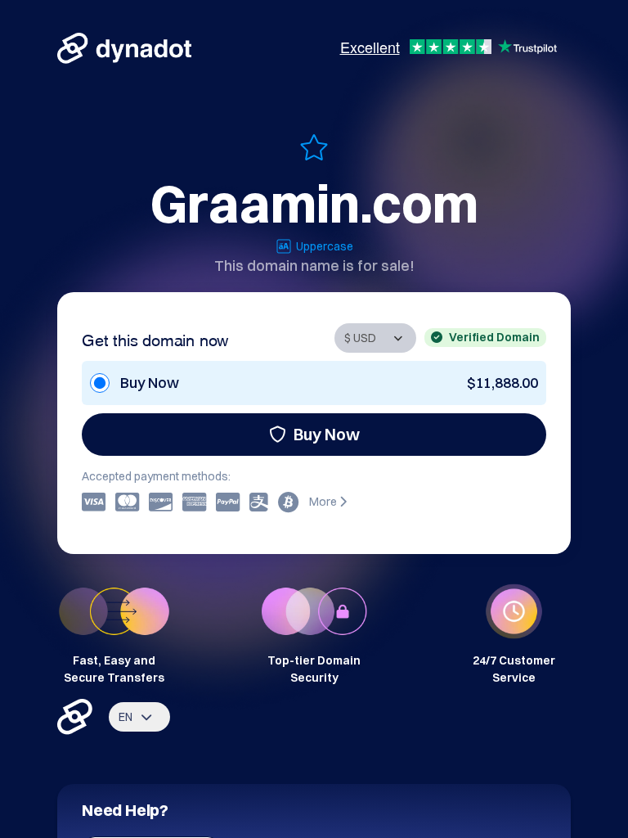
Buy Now (327, 434)
